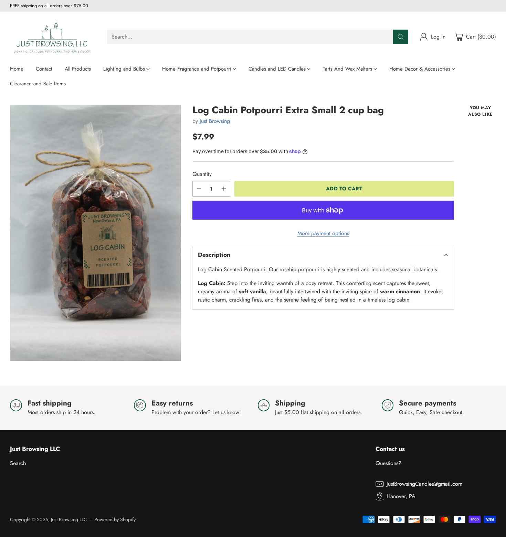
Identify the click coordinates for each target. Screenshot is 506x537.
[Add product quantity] (224, 188)
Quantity (202, 174)
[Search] (400, 37)
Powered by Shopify (115, 519)
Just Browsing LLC (69, 519)
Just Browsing (215, 121)
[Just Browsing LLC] (53, 36)
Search (18, 463)
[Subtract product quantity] (199, 188)
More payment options (323, 233)
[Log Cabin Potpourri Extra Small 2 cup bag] (95, 233)
